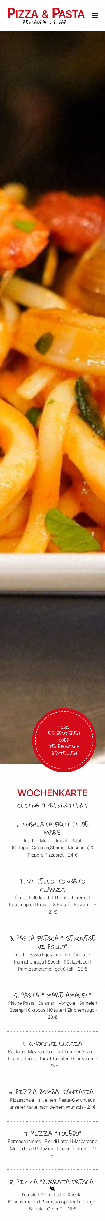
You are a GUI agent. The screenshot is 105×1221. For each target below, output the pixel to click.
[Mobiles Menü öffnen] (95, 15)
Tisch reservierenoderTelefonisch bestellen (64, 740)
